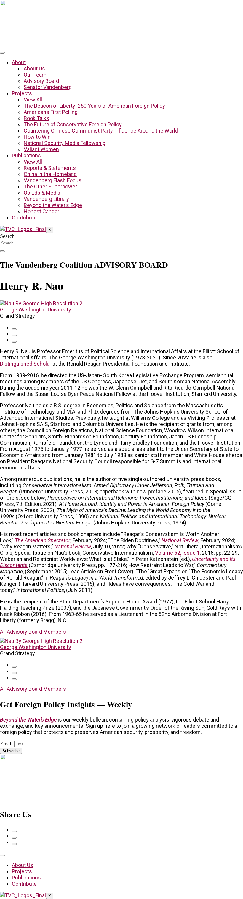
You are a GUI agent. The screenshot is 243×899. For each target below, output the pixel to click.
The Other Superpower (50, 186)
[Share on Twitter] (14, 335)
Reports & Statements (50, 168)
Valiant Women (41, 149)
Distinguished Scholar (25, 364)
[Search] (2, 251)
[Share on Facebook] (14, 329)
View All (33, 99)
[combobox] (27, 243)
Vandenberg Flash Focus (52, 180)
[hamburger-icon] (2, 53)
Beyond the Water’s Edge (53, 205)
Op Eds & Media (42, 193)
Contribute (24, 217)
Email (7, 744)
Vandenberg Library (46, 199)
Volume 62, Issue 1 (177, 553)
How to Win (37, 137)
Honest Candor (41, 211)
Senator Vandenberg (48, 87)
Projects (22, 93)
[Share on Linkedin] (14, 342)
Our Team (35, 75)
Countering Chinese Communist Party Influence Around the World (101, 130)
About (19, 62)
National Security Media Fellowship (64, 143)
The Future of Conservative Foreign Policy (73, 124)
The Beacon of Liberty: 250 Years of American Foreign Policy (94, 106)
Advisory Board (41, 81)
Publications (26, 155)
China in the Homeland (50, 174)
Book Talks (36, 118)
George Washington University (35, 309)
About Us (34, 68)
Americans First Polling (51, 112)
